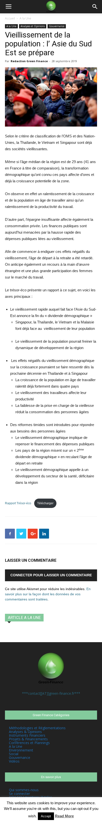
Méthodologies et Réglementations (37, 728)
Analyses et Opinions (33, 26)
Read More (64, 816)
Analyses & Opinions (25, 731)
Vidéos (14, 761)
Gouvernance (56, 26)
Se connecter (19, 793)
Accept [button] (46, 816)
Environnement (21, 750)
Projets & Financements (28, 739)
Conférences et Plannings (29, 742)
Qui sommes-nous (24, 789)
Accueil (10, 18)
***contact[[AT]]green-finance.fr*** (51, 693)
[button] (95, 6)
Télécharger (45, 503)
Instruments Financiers (27, 735)
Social (13, 753)
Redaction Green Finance (29, 61)
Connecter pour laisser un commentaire (51, 575)
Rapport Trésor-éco (18, 503)
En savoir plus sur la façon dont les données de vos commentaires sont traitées (48, 594)
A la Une (25, 18)
